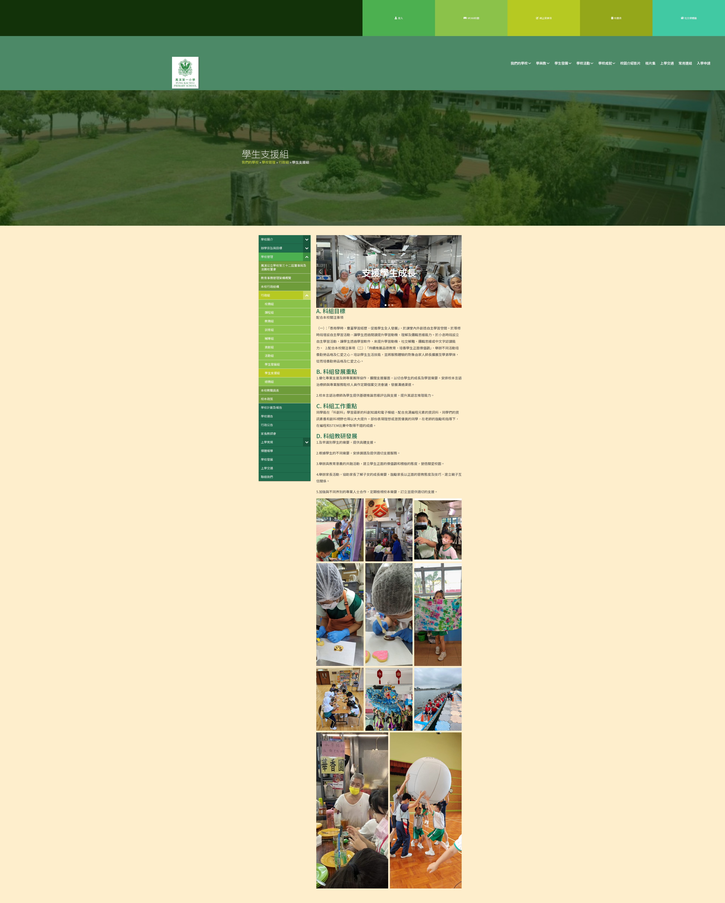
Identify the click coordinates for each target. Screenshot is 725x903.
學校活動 (583, 63)
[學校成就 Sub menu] (613, 63)
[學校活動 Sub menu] (592, 63)
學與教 (541, 63)
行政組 (284, 162)
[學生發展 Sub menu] (570, 63)
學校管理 (268, 162)
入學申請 (703, 63)
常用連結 (685, 63)
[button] (320, 272)
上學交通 (667, 63)
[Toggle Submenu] (307, 239)
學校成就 (605, 63)
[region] (389, 271)
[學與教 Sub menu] (548, 63)
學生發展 (561, 63)
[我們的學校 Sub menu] (529, 63)
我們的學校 (519, 63)
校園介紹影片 (630, 63)
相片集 (650, 63)
